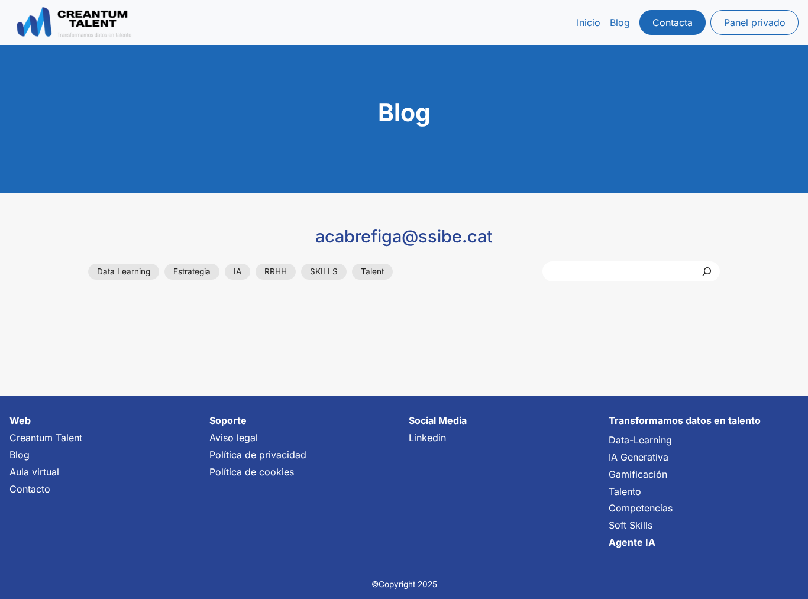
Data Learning (123, 271)
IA (237, 271)
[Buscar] (707, 271)
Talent (372, 271)
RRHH (275, 271)
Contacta (672, 22)
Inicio (588, 22)
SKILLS (324, 271)
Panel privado (755, 22)
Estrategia (192, 271)
